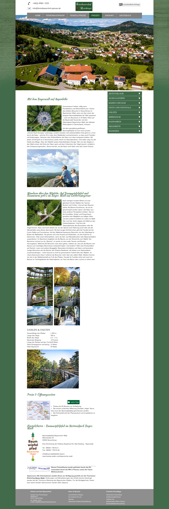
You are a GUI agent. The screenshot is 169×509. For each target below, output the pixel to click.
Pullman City (110, 499)
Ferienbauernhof (55, 15)
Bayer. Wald (39, 478)
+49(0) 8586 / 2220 (41, 3)
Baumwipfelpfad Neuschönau (115, 504)
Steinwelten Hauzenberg (114, 495)
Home (38, 15)
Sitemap (71, 499)
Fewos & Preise (78, 15)
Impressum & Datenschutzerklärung (79, 501)
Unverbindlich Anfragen (75, 495)
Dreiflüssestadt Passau (113, 497)
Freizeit (95, 15)
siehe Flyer (75, 402)
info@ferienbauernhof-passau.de (47, 8)
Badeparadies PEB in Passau (115, 501)
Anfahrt (109, 15)
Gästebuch (125, 15)
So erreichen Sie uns (75, 497)
